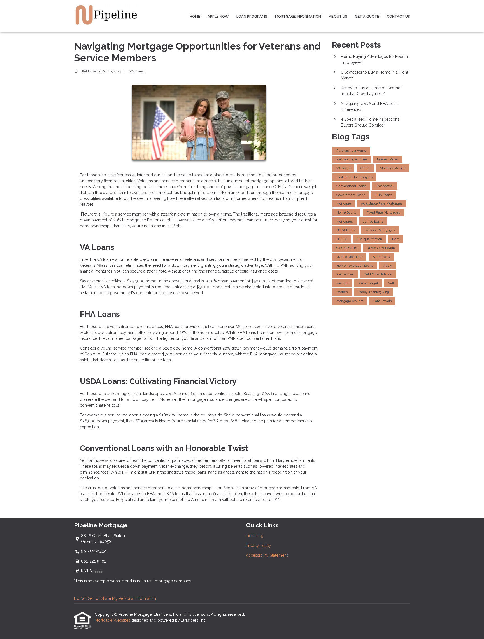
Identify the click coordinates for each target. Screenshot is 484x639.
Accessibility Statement (267, 555)
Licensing (254, 535)
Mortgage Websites (113, 620)
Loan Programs (251, 16)
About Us (338, 16)
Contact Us (398, 16)
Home (195, 16)
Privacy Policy (258, 545)
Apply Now (218, 16)
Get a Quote (367, 16)
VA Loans (137, 71)
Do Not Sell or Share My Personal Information (115, 598)
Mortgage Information (298, 16)
